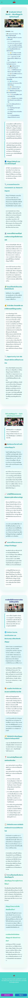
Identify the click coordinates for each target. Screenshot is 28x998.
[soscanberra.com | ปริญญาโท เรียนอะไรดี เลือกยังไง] (14, 2)
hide (12, 31)
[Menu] (2, 2)
